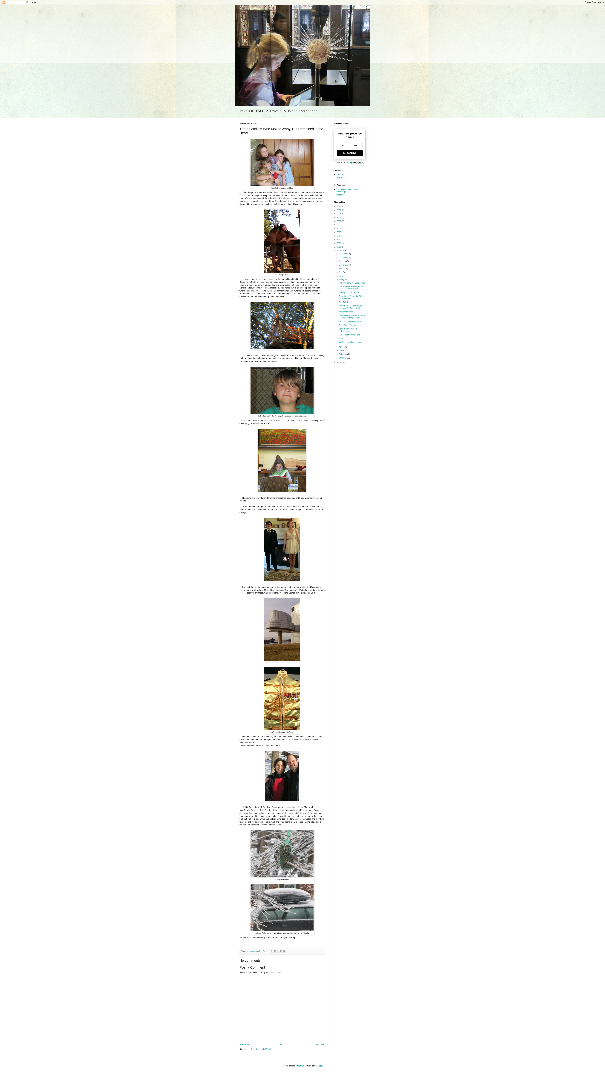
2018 (339, 236)
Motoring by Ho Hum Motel (350, 321)
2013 (339, 362)
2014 (339, 251)
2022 (339, 221)
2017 (339, 240)
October (342, 261)
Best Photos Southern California (348, 330)
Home (282, 1044)
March (342, 350)
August (342, 269)
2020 (339, 228)
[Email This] (272, 951)
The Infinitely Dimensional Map (352, 283)
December (344, 254)
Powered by (342, 162)
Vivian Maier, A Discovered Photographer (347, 190)
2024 (339, 214)
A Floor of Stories (346, 312)
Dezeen (339, 195)
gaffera (301, 1066)
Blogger (319, 1066)
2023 (339, 217)
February (343, 354)
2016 (339, 243)
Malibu (342, 338)
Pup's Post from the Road (349, 335)
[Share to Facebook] (281, 951)
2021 (339, 225)
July (341, 272)
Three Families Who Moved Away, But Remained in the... (352, 307)
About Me (340, 174)
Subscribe (350, 152)
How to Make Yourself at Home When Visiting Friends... (352, 316)
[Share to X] (278, 951)
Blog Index (341, 178)
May (341, 280)
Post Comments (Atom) (261, 1049)
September (344, 265)
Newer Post (245, 1044)
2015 (339, 247)
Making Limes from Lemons (350, 342)
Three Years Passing (348, 325)
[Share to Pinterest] (284, 951)
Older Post (319, 1044)
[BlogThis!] (275, 951)
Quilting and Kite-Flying (349, 292)
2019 (339, 232)
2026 (339, 206)
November (344, 257)
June (341, 276)
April (341, 347)
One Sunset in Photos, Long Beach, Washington (351, 287)
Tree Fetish (343, 302)
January (342, 358)
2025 (339, 210)
